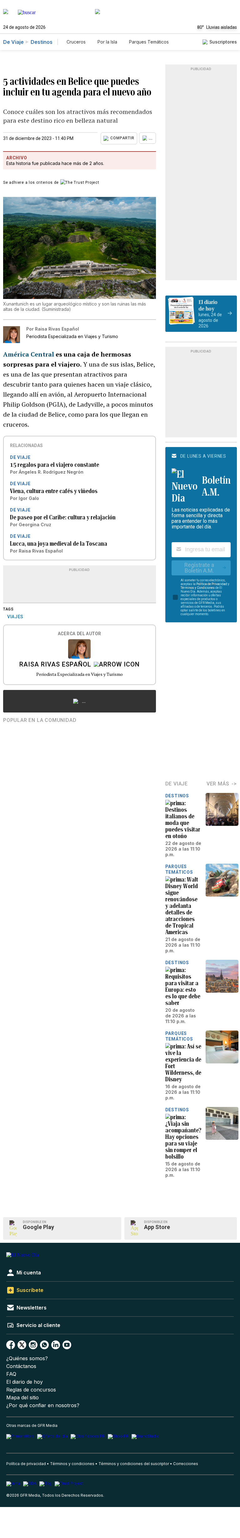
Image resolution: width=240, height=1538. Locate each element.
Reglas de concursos (31, 1390)
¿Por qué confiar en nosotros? (42, 1405)
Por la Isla (107, 41)
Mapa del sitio (22, 1398)
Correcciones (185, 1463)
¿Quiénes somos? (27, 1358)
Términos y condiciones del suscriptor (133, 1463)
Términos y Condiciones (198, 587)
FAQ (11, 1374)
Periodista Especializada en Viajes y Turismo (79, 674)
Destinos (41, 42)
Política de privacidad (26, 1463)
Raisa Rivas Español (55, 665)
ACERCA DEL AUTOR (79, 633)
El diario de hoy (24, 1382)
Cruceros (76, 41)
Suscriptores (223, 41)
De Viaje (13, 42)
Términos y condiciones (72, 1463)
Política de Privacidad (211, 584)
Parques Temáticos (149, 41)
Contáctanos (21, 1366)
